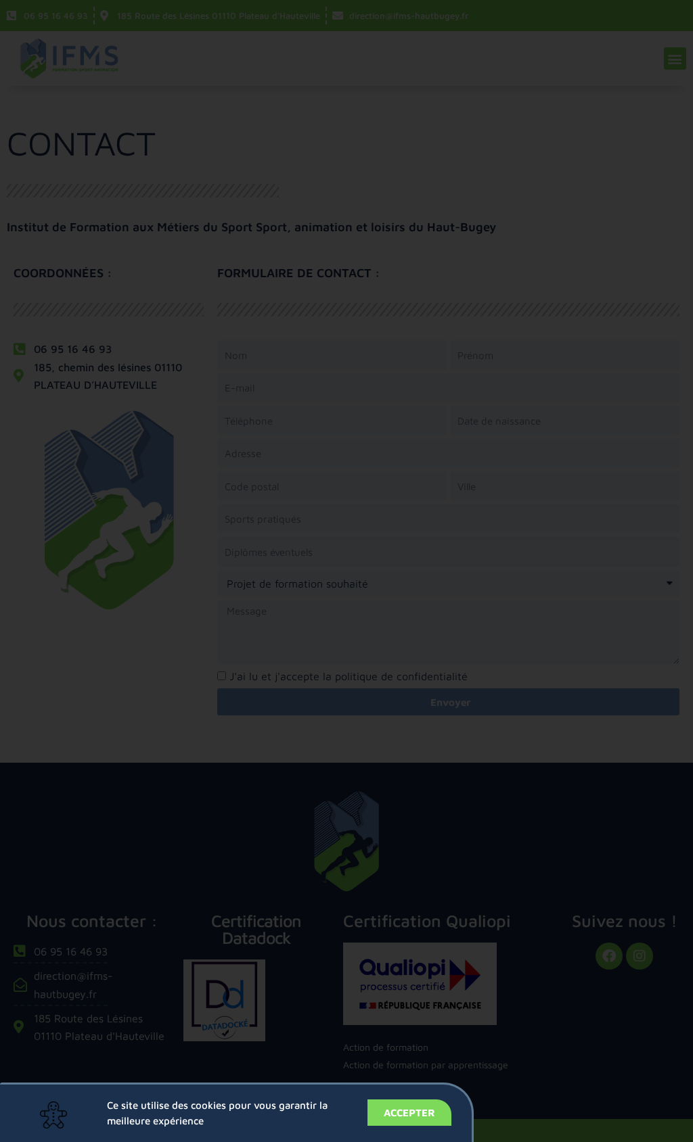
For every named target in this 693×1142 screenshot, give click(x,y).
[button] (675, 58)
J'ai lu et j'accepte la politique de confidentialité (348, 676)
